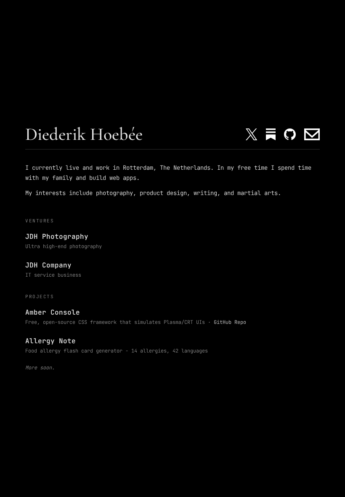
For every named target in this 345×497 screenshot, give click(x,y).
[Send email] (312, 134)
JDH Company (48, 265)
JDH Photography (56, 236)
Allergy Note (50, 341)
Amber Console (52, 312)
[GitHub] (290, 134)
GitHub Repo (230, 322)
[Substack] (271, 134)
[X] (251, 134)
